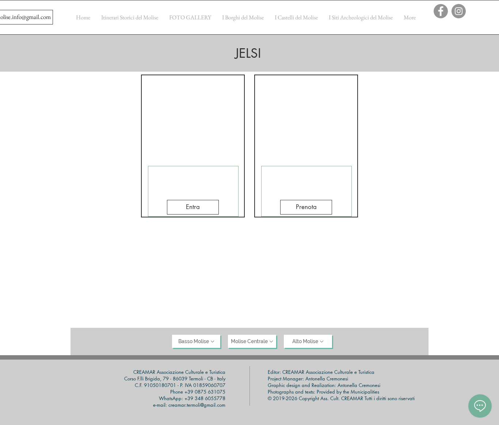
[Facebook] (441, 11)
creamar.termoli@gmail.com (196, 405)
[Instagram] (459, 11)
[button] (193, 207)
